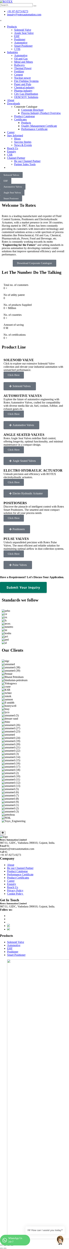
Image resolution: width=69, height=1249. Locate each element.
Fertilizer (19, 71)
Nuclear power (22, 77)
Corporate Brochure (32, 109)
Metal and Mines (23, 61)
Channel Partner (16, 157)
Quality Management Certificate (39, 125)
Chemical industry (24, 87)
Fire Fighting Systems (26, 81)
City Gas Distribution (26, 93)
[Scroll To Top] (2, 833)
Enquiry (11, 151)
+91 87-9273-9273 (17, 11)
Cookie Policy (15, 893)
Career (11, 132)
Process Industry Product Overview (41, 113)
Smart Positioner (23, 45)
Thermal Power (22, 68)
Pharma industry (23, 90)
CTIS (17, 49)
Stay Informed (15, 135)
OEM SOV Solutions (26, 97)
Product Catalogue (24, 116)
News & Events (23, 145)
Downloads (13, 103)
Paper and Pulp (22, 84)
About (10, 100)
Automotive (20, 42)
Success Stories (22, 141)
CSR (10, 154)
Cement (18, 74)
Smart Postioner (11, 198)
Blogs (17, 138)
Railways (19, 65)
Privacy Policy (15, 890)
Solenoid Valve (22, 29)
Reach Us (12, 148)
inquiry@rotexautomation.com (24, 14)
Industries (12, 52)
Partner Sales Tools (25, 164)
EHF (17, 36)
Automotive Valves (13, 186)
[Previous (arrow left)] (1, 1248)
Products (12, 26)
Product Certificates (18, 877)
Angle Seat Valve (24, 33)
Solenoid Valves (11, 175)
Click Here (14, 375)
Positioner (19, 39)
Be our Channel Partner (27, 161)
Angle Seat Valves (12, 192)
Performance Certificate (34, 129)
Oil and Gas (21, 58)
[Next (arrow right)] (5, 1248)
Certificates (20, 119)
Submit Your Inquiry (23, 587)
